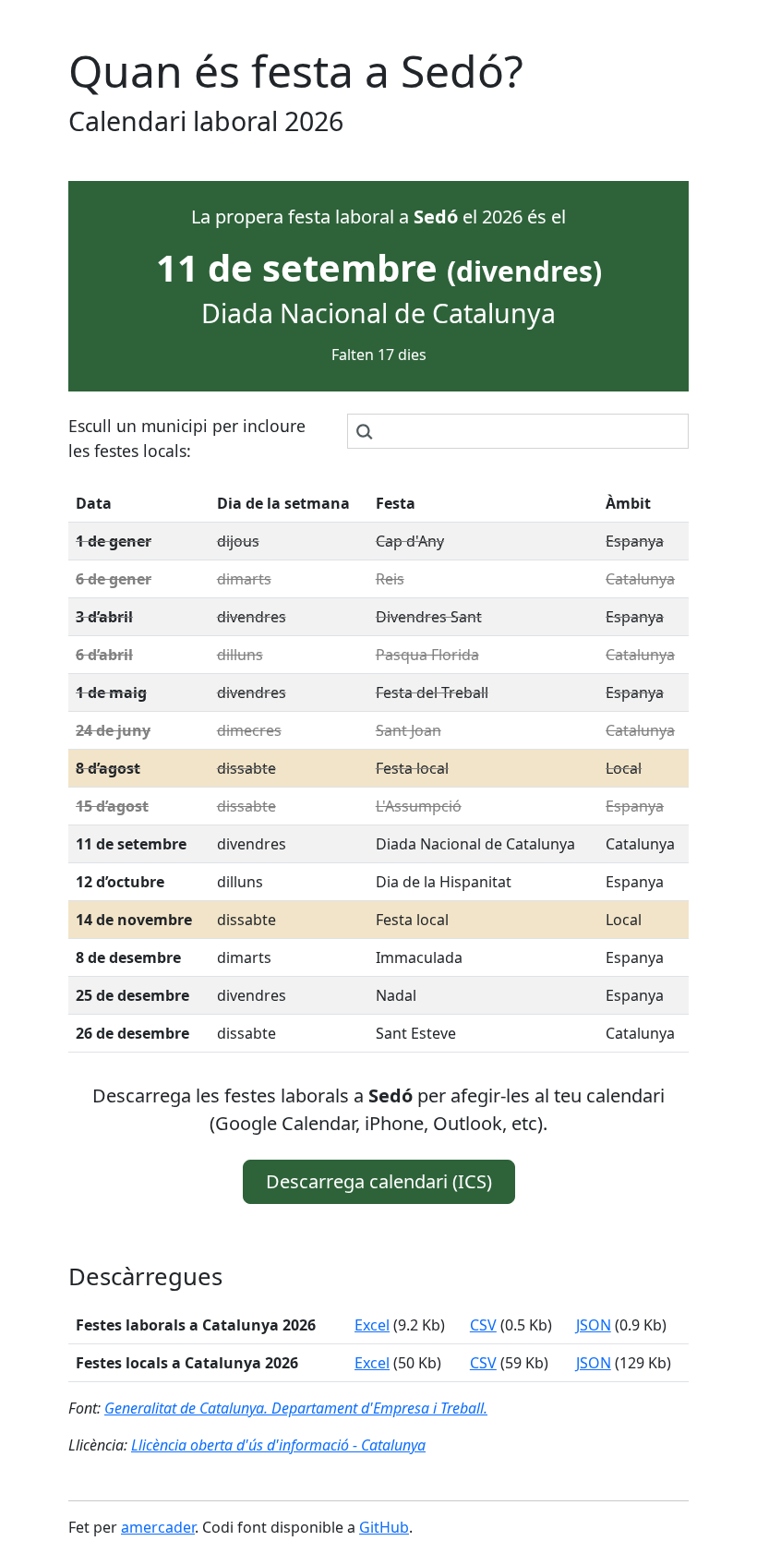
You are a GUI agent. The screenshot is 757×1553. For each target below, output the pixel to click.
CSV (483, 1325)
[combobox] (518, 431)
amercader (158, 1527)
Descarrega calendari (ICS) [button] (379, 1181)
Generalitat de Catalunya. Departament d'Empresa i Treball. (295, 1408)
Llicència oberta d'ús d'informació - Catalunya (278, 1445)
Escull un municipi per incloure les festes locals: (187, 438)
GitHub (384, 1527)
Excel (372, 1325)
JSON (593, 1325)
